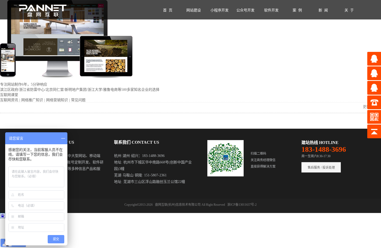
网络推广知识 (32, 100)
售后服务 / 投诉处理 (321, 167)
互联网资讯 (9, 100)
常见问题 (78, 100)
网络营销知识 (57, 100)
